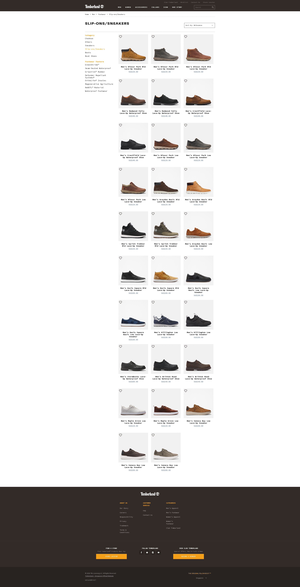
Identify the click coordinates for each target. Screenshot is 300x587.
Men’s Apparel (172, 508)
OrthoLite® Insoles (95, 80)
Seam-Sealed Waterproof (98, 68)
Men (93, 14)
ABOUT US (123, 503)
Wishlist (184, 2)
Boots (88, 52)
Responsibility (126, 517)
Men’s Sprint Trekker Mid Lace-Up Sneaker (133, 245)
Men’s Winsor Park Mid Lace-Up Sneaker (133, 68)
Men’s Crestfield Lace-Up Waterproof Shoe (198, 112)
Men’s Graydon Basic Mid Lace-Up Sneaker (165, 200)
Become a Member (189, 556)
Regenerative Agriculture (99, 84)
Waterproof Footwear (96, 91)
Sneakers (89, 45)
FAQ (144, 511)
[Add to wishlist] (120, 36)
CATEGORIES (171, 503)
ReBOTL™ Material (94, 87)
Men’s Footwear (172, 512)
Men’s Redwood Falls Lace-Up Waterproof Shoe (133, 112)
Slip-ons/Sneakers (117, 14)
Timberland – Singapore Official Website (99, 576)
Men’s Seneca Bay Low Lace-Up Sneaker (198, 422)
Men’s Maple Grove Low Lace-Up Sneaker (133, 422)
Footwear (102, 14)
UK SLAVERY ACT (90, 580)
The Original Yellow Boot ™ (199, 573)
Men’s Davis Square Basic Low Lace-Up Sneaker (198, 290)
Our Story (124, 508)
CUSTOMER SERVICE (146, 504)
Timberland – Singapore (94, 6)
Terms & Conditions (124, 531)
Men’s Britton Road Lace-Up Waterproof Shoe (165, 377)
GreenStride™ (92, 65)
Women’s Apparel (173, 517)
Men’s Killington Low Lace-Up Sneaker (166, 333)
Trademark (124, 526)
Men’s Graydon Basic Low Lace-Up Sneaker (198, 245)
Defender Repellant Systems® (95, 76)
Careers (123, 512)
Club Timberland (171, 2)
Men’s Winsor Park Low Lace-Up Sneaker (166, 156)
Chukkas (89, 38)
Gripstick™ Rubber (95, 72)
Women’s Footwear (170, 522)
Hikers (88, 42)
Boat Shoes (91, 56)
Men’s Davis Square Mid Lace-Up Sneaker (133, 289)
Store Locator (209, 2)
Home (87, 14)
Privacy (123, 521)
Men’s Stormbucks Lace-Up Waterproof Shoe (133, 377)
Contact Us (195, 2)
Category (89, 35)
